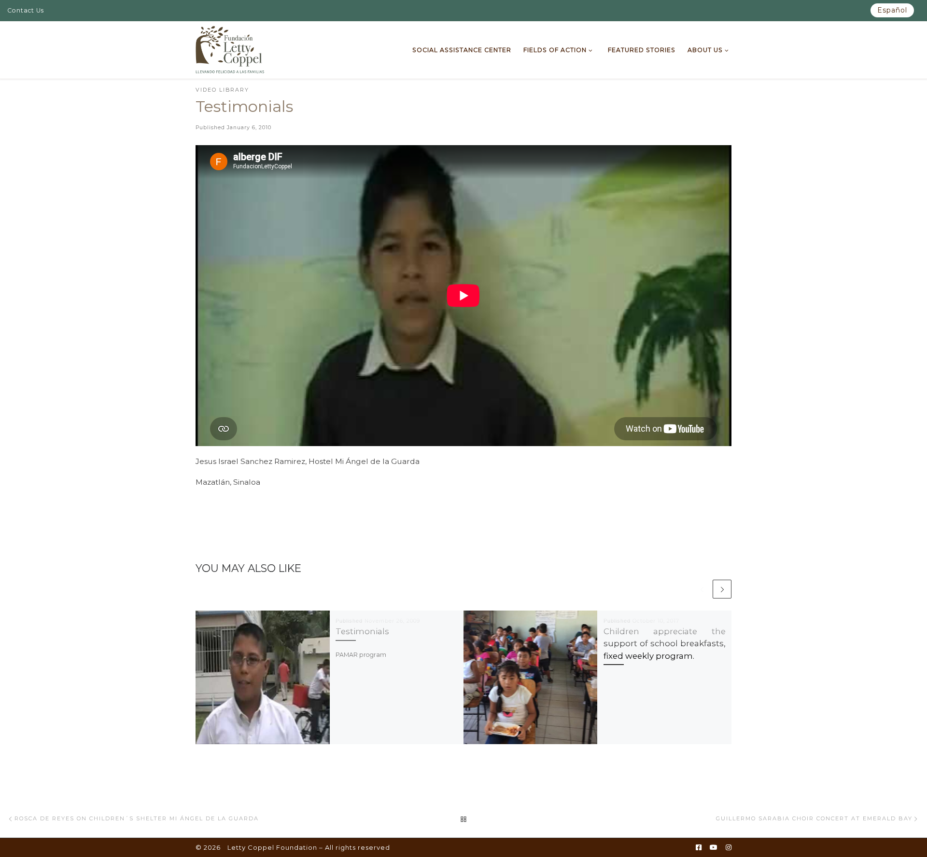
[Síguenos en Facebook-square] (699, 848)
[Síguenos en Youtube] (713, 848)
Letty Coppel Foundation (272, 847)
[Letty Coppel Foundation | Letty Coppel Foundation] (230, 49)
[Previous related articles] (701, 589)
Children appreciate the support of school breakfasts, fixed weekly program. (665, 643)
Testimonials (362, 631)
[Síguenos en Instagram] (728, 848)
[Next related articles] (722, 589)
